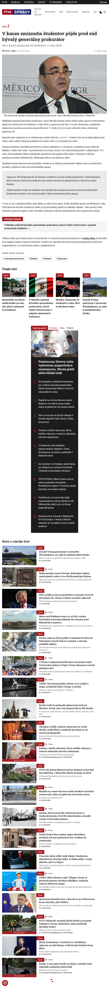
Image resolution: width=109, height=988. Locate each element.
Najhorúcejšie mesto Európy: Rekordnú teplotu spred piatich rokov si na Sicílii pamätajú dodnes (65, 575)
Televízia (29, 2)
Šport (96, 11)
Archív (41, 2)
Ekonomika (72, 11)
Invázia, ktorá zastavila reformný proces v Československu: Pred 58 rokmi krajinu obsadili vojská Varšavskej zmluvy (65, 815)
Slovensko (50, 11)
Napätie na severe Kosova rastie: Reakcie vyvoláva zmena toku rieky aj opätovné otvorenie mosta (56, 403)
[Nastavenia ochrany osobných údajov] (5, 983)
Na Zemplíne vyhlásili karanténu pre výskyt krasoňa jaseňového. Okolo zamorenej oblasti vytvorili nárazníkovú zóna (55, 386)
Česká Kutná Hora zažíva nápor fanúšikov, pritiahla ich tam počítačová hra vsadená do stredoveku (62, 837)
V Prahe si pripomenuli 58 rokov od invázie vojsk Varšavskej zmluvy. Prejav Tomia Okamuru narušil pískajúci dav (67, 665)
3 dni (62, 327)
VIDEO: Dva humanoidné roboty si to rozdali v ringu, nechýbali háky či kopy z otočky (64, 685)
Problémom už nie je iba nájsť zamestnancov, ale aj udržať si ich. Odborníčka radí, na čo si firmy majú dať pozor (56, 502)
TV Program (55, 2)
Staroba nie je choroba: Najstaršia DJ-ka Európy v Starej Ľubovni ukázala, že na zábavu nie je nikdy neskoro (56, 521)
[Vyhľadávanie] (105, 12)
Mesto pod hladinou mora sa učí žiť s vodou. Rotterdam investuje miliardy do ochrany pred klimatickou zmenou (64, 619)
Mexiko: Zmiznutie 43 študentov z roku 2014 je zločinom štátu (68, 303)
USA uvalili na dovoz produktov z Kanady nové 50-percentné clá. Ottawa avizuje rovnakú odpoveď (66, 596)
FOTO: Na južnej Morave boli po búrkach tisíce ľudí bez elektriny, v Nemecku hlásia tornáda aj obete (66, 771)
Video (50, 569)
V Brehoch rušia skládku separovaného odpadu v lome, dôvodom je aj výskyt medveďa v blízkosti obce (55, 450)
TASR (13, 51)
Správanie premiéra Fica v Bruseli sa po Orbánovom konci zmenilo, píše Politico (67, 901)
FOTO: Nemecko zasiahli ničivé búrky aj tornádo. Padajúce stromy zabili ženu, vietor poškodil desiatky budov (65, 923)
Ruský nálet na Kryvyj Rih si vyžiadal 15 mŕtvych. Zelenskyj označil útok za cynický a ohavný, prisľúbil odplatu (66, 641)
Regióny (86, 11)
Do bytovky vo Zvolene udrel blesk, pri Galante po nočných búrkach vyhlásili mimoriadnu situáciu (56, 467)
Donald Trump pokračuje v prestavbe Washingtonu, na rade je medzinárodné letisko (95, 306)
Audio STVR (71, 2)
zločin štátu (89, 238)
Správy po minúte (38, 11)
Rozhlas (15, 2)
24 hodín (53, 327)
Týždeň (70, 327)
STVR (4, 2)
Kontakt (103, 2)
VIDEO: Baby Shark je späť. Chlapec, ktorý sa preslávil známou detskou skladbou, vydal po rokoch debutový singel (63, 880)
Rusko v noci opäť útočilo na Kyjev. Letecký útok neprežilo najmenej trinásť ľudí (65, 965)
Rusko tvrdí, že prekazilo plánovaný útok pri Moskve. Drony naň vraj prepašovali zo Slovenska (66, 707)
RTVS (7, 51)
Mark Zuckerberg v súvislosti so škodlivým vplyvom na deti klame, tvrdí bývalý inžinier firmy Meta (66, 945)
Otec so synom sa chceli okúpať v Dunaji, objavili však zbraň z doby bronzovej (56, 418)
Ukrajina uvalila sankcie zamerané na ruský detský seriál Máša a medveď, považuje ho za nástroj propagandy (63, 729)
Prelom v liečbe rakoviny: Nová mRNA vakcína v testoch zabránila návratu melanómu (57, 434)
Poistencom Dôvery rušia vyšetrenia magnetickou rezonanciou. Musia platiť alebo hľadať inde (56, 367)
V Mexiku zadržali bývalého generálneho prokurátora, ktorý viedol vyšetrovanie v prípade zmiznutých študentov (41, 308)
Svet (61, 11)
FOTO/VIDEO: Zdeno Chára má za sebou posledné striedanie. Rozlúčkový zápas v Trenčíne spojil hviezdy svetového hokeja (57, 484)
